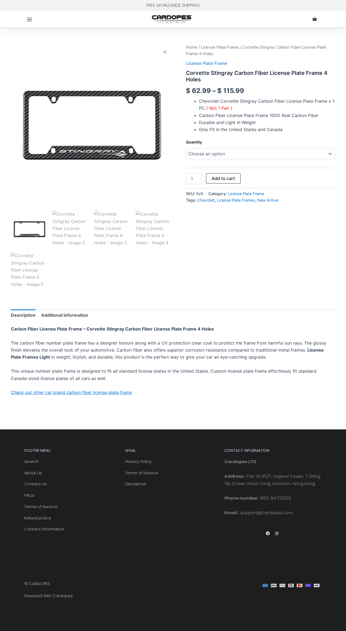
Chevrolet (206, 200)
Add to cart (223, 178)
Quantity (194, 142)
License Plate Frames (236, 200)
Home (191, 47)
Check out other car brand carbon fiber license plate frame (71, 392)
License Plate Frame (220, 47)
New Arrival (267, 200)
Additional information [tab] (64, 315)
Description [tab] (23, 315)
